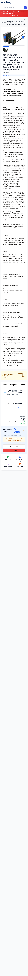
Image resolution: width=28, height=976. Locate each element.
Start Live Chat (15, 15)
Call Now (15, 450)
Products (3, 22)
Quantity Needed (8, 418)
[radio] (5, 392)
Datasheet (9, 365)
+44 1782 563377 (13, 13)
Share (20, 365)
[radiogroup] (14, 400)
